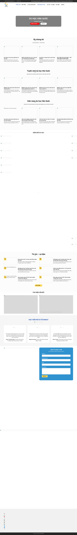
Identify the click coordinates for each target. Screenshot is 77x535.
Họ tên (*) (43, 353)
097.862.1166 (12, 516)
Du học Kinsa (10, 528)
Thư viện (57, 4)
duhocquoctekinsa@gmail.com (13, 518)
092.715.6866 (18, 516)
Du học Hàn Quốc (32, 4)
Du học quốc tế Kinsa (13, 527)
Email (43, 362)
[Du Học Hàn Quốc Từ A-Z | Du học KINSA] (9, 4)
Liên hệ (62, 4)
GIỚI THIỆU (24, 4)
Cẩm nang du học (41, 4)
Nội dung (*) (44, 367)
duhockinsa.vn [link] (11, 525)
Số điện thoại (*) (45, 358)
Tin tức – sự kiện (51, 4)
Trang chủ (18, 4)
